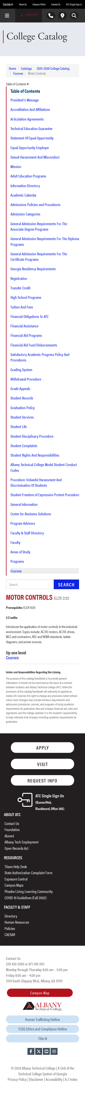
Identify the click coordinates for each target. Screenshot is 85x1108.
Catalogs (26, 68)
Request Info (42, 780)
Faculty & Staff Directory (27, 533)
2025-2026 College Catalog (53, 68)
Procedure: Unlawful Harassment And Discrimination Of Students (36, 482)
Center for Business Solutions (30, 513)
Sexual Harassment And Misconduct (35, 157)
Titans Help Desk (16, 866)
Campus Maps (14, 885)
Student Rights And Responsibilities (34, 455)
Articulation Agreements (27, 119)
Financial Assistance (24, 326)
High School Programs (25, 297)
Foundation (12, 829)
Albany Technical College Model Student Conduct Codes (43, 467)
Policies (10, 928)
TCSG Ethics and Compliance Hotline (42, 1029)
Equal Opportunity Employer (29, 147)
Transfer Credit (20, 288)
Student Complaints (23, 445)
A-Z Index (71, 1079)
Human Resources (17, 922)
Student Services (22, 417)
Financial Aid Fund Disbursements (33, 345)
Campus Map (40, 993)
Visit (42, 764)
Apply (42, 747)
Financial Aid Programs (26, 335)
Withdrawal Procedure (25, 379)
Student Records (21, 398)
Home (12, 68)
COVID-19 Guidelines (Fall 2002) (25, 897)
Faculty (15, 542)
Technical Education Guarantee (31, 128)
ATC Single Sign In (74, 4)
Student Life (18, 426)
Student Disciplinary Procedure (31, 436)
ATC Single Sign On (49, 801)
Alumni (9, 836)
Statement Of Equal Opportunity (32, 138)
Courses (18, 73)
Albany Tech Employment (22, 842)
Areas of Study (20, 551)
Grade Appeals (20, 388)
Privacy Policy (17, 1079)
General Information (24, 504)
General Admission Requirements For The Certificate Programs (38, 256)
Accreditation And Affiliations (30, 109)
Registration (18, 278)
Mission (15, 166)
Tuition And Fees (21, 307)
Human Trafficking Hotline (42, 1019)
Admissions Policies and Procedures (35, 204)
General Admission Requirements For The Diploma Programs (44, 241)
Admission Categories (25, 214)
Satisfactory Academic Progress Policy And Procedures (39, 357)
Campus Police (38, 4)
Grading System (21, 369)
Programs (17, 561)
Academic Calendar (23, 195)
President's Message (24, 100)
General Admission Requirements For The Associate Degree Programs (38, 226)
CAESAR (10, 934)
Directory (11, 916)
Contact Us (55, 4)
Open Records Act (16, 848)
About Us (23, 4)
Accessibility (54, 1079)
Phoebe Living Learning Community (29, 891)
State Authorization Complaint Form (28, 872)
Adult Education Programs (28, 176)
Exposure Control (16, 879)
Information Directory (25, 185)
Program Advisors (22, 523)
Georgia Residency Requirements (33, 268)
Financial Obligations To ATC (29, 316)
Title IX (42, 1038)
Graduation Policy (22, 407)
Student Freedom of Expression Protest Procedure (44, 494)
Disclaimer (36, 1079)
